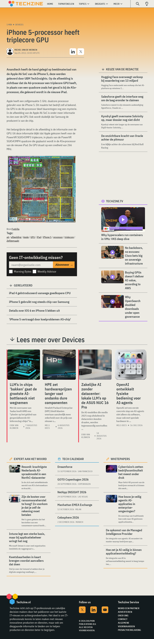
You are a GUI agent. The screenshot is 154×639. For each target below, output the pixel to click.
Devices (19, 24)
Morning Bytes (22, 271)
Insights (100, 3)
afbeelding (16, 237)
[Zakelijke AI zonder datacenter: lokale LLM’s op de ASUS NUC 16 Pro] (95, 365)
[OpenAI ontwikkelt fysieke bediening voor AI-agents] (130, 365)
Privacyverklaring (129, 629)
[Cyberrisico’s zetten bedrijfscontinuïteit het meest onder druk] (111, 477)
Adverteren (125, 611)
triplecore (69, 237)
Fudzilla (15, 228)
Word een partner (128, 608)
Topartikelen (66, 3)
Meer (117, 3)
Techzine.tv (114, 201)
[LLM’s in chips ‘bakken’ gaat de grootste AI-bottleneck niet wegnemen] (23, 365)
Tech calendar (73, 459)
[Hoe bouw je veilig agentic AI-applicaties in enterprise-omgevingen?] (111, 509)
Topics (82, 3)
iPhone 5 (47, 237)
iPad (39, 237)
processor (58, 237)
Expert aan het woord (30, 459)
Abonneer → (64, 264)
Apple (26, 237)
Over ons (123, 615)
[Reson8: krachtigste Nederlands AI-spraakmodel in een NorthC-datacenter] (14, 477)
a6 (8, 237)
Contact (122, 619)
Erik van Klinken (14, 426)
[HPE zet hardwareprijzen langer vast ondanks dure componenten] (59, 365)
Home (50, 3)
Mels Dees (47, 426)
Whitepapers (120, 459)
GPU (33, 237)
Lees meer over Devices (51, 339)
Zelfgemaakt (13, 240)
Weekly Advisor (46, 271)
